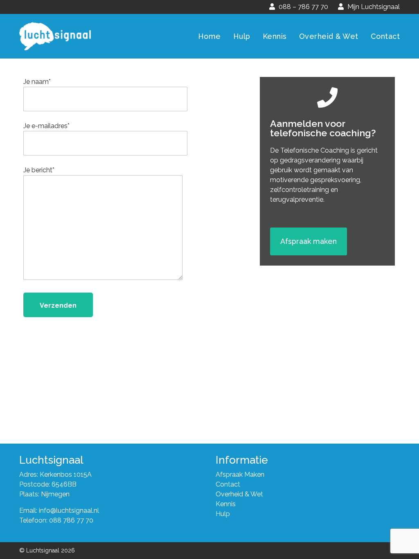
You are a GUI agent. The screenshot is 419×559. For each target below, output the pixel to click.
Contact (385, 36)
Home (209, 36)
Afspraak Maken (240, 474)
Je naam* (37, 82)
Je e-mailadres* (46, 126)
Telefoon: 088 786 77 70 (56, 520)
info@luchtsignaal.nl (69, 510)
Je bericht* (38, 170)
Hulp (241, 36)
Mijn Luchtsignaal (373, 7)
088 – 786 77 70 (302, 7)
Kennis (275, 36)
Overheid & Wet (328, 36)
